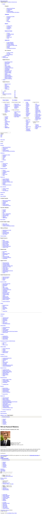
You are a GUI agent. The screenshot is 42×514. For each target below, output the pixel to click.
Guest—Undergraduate (7, 121)
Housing (8, 46)
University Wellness (10, 44)
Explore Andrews (10, 11)
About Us (4, 419)
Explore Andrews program (7, 371)
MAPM (4, 420)
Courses (4, 350)
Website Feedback (6, 489)
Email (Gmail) (7, 62)
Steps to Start (16, 104)
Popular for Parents (8, 30)
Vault (27, 120)
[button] (11, 93)
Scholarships (9, 27)
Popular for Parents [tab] (3, 168)
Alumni (4, 79)
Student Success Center (7, 266)
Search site (2, 97)
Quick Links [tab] (2, 139)
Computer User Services (9, 67)
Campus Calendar (6, 406)
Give (3, 92)
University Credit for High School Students (10, 331)
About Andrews (3, 411)
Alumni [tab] (1, 303)
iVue (5, 64)
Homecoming (7, 86)
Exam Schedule (27, 108)
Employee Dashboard (8, 76)
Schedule (4, 421)
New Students (14, 100)
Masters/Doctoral (6, 337)
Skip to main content (4, 0)
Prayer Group (5, 174)
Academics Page (5, 384)
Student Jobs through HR (7, 402)
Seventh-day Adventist (5, 510)
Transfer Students (6, 329)
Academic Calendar (10, 34)
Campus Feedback (6, 508)
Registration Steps (17, 115)
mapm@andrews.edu (9, 476)
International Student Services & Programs (10, 401)
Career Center (37, 113)
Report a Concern (8, 77)
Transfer (8, 18)
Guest (8, 19)
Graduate (8, 10)
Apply (5, 90)
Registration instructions (34, 455)
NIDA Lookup (7, 65)
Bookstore (4, 500)
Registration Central (8, 70)
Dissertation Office (6, 372)
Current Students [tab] (3, 235)
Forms (36, 128)
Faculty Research (6, 391)
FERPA (4, 173)
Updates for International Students (16, 107)
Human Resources (8, 75)
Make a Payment (38, 126)
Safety (4, 175)
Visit (3, 91)
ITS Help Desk (38, 118)
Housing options (5, 398)
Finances (6, 23)
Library (6, 73)
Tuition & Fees (9, 25)
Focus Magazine (10, 54)
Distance (4, 203)
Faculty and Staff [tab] (3, 281)
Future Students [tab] (3, 196)
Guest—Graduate (6, 123)
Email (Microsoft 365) (8, 61)
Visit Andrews (5, 507)
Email (6, 84)
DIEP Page (4, 342)
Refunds (36, 127)
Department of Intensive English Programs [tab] (7, 340)
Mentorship (5, 422)
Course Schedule (8, 66)
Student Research (6, 390)
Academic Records (37, 106)
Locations (4, 423)
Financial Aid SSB (6, 256)
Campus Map (5, 494)
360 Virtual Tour (5, 215)
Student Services (5, 351)
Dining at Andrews (10, 43)
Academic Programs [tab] (3, 356)
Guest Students (5, 330)
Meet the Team (5, 332)
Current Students (27, 100)
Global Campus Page (6, 348)
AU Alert (8, 53)
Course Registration (4, 455)
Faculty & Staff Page (8, 78)
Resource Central (8, 71)
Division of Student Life (7, 409)
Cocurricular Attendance (28, 129)
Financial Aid (5, 320)
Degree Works (27, 124)
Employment (5, 505)
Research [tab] (2, 386)
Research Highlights (6, 389)
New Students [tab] (2, 219)
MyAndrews (7, 63)
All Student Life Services (11, 48)
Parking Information (6, 495)
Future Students (6, 100)
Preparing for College (10, 16)
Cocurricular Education (28, 114)
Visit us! (8, 33)
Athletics (4, 499)
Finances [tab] (2, 161)
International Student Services (38, 117)
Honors (8, 47)
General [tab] (1, 315)
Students (4, 56)
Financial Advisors (17, 105)
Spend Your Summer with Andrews (13, 12)
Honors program (5, 374)
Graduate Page (5, 336)
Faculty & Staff (5, 57)
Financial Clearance (37, 125)
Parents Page (7, 55)
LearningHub (7, 69)
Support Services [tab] (3, 367)
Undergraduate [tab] (3, 325)
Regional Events (7, 83)
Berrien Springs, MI (6, 482)
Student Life (7, 40)
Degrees (4, 349)
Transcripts (7, 85)
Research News (5, 388)
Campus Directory (6, 496)
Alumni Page (7, 88)
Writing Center (5, 373)
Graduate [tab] (2, 334)
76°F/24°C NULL (6, 483)
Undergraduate (9, 9)
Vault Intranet (7, 68)
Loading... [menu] (4, 94)
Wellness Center (7, 74)
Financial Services (17, 114)
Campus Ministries (10, 42)
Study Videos (16, 116)
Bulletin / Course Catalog (7, 379)
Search (2, 133)
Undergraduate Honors (7, 205)
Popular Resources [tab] (3, 377)
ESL (8, 20)
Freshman (8, 17)
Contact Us (5, 424)
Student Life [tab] (2, 177)
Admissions (7, 14)
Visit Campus (5, 322)
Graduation (9, 35)
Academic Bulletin (8, 72)
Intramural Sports (6, 405)
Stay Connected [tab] (3, 186)
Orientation (16, 113)
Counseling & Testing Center (12, 45)
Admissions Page (6, 317)
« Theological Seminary (6, 416)
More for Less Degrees (11, 8)
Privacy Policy (14, 513)
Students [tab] (1, 194)
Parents (4, 3)
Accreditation (9, 513)
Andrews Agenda (10, 52)
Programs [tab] (2, 145)
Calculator (9, 26)
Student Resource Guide (7, 230)
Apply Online (5, 506)
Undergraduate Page (6, 327)
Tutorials (8, 28)
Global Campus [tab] (3, 346)
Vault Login (5, 504)
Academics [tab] (2, 354)
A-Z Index (4, 502)
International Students (6, 323)
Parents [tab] (1, 143)
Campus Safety (38, 115)
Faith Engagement (37, 105)
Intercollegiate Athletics (7, 404)
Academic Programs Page (7, 358)
